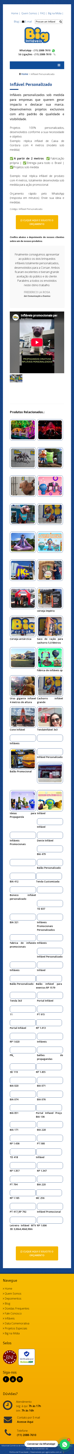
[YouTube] (13, 1379)
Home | (15, 13)
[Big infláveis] (51, 598)
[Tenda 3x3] (12, 995)
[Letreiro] (12, 1220)
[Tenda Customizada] (38, 876)
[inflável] (39, 890)
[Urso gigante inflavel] (24, 685)
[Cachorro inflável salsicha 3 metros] (24, 514)
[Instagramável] (51, 570)
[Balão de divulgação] (12, 917)
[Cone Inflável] (24, 717)
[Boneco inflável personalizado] (12, 890)
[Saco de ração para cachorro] (51, 626)
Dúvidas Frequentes (16, 1308)
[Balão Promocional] (24, 759)
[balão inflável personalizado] (12, 1138)
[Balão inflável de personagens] (12, 876)
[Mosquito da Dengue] (24, 457)
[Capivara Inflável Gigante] (24, 486)
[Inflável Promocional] (39, 1206)
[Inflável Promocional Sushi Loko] (38, 1193)
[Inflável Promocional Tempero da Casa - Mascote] (12, 1108)
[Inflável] (51, 800)
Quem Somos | (30, 13)
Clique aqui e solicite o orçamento (38, 222)
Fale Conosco (13, 1313)
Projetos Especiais (15, 1328)
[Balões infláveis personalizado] (24, 570)
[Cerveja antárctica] (24, 626)
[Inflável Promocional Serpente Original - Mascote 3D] (12, 1124)
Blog (7, 1303)
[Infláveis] (12, 738)
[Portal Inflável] (39, 995)
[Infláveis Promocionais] (12, 835)
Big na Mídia (12, 1333)
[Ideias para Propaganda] (24, 800)
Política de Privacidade (18, 1452)
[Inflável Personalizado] (39, 751)
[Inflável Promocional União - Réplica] (12, 1094)
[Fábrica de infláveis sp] (51, 657)
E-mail (28, 21)
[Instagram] (20, 1379)
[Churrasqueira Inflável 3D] (12, 1036)
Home (24, 74)
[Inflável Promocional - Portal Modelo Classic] (39, 1094)
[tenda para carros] (12, 1152)
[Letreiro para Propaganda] (39, 738)
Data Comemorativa (16, 1323)
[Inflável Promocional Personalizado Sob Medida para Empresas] (51, 457)
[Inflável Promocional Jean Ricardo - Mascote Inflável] (39, 1179)
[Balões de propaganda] (39, 1050)
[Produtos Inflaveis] (51, 542)
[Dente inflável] (39, 835)
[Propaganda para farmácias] (24, 598)
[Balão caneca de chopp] (24, 657)
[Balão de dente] (39, 849)
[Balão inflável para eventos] (38, 978)
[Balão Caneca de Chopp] (38, 1067)
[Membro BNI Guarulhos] (10, 1357)
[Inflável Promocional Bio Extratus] (39, 1124)
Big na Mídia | (55, 13)
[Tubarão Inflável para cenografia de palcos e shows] (51, 429)
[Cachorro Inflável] (51, 514)
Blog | (17, 21)
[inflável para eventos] (38, 1023)
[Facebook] (5, 1379)
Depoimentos (12, 1298)
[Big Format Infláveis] (37, 35)
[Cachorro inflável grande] (51, 685)
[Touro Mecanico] (24, 429)
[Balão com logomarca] (12, 862)
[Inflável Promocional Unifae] (12, 1179)
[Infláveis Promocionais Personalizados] (39, 917)
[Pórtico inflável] (39, 1138)
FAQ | (43, 13)
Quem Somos (12, 1293)
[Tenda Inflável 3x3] (51, 717)
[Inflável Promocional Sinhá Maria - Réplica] (12, 1193)
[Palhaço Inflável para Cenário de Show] (12, 1067)
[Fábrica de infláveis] (51, 486)
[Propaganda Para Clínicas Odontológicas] (51, 772)
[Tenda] (39, 903)
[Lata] (39, 1220)
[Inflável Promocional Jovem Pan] (12, 1206)
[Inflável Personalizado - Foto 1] (16, 378)
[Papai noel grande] (12, 1050)
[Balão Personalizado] (39, 862)
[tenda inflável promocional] (12, 1009)
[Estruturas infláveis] (24, 542)
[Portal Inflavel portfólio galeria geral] (38, 1108)
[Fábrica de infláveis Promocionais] (12, 938)
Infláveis (9, 1318)
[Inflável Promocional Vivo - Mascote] (39, 1080)
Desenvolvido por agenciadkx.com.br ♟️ (47, 1452)
